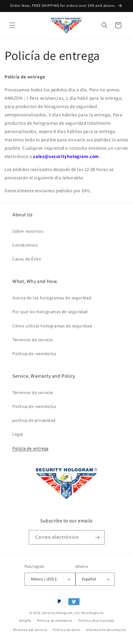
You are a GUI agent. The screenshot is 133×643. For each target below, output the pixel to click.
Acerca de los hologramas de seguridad (51, 298)
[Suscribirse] (97, 537)
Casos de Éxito (26, 259)
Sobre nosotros (27, 231)
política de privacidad (33, 420)
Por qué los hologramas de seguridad (50, 311)
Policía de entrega (30, 448)
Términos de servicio (32, 339)
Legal (17, 434)
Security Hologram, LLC (61, 613)
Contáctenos (25, 245)
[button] (12, 25)
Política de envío (66, 630)
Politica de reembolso (34, 353)
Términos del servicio (30, 630)
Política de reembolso (54, 620)
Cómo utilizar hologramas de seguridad (52, 326)
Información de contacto (106, 630)
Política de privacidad (96, 620)
